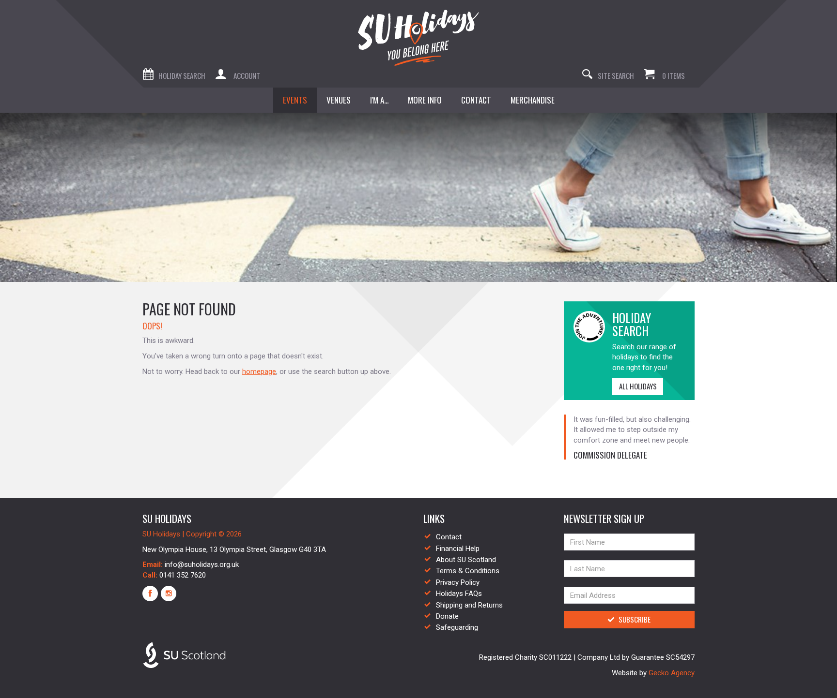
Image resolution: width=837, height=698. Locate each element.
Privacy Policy (458, 582)
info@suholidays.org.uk (202, 564)
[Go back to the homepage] (418, 38)
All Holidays (638, 386)
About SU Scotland (466, 559)
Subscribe (635, 619)
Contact (449, 537)
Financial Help (458, 548)
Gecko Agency (672, 672)
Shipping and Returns (469, 605)
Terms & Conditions (467, 570)
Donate (447, 616)
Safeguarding (457, 627)
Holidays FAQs (459, 593)
